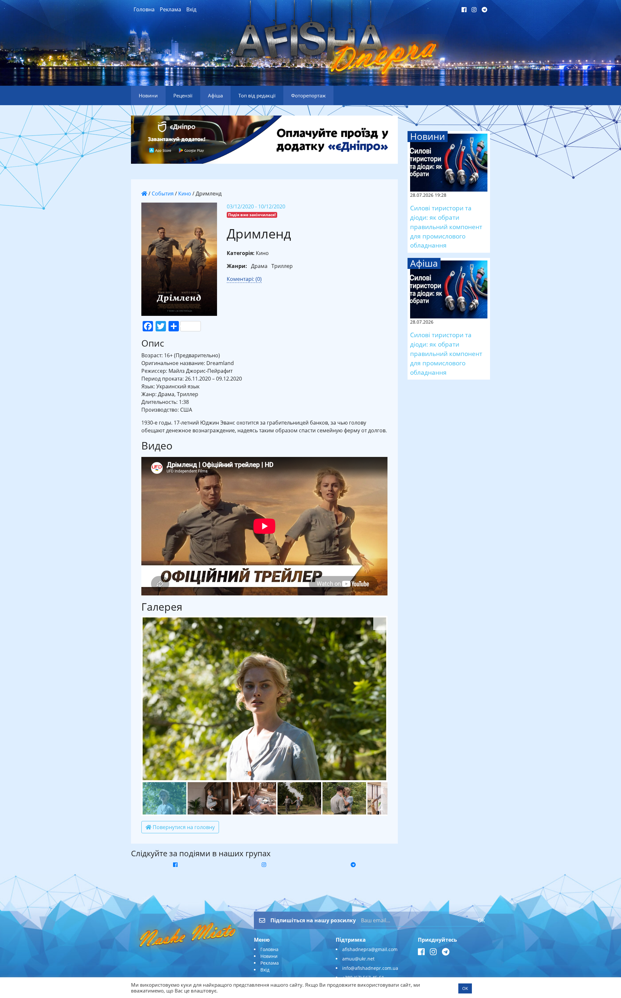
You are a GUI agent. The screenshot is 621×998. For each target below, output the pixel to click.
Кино (184, 193)
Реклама (170, 9)
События (163, 193)
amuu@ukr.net (358, 959)
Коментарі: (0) (244, 279)
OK (481, 920)
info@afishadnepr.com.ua (370, 968)
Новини (269, 956)
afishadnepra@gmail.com (370, 949)
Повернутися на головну (183, 827)
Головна (144, 9)
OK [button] (465, 988)
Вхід (191, 9)
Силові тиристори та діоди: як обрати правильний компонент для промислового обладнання (446, 227)
